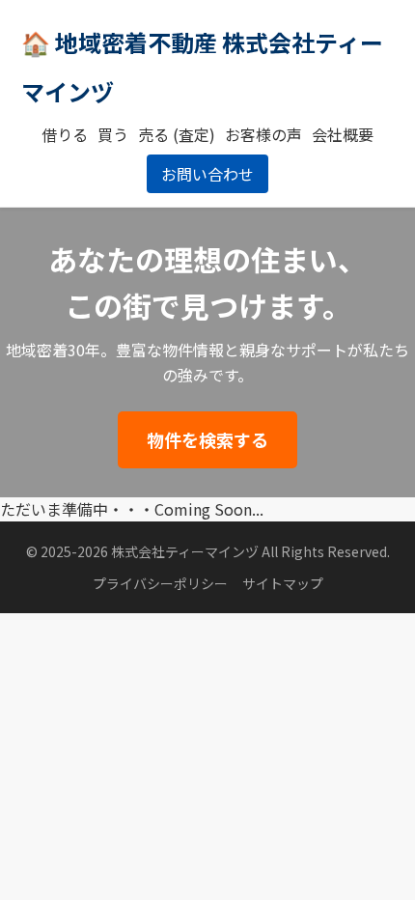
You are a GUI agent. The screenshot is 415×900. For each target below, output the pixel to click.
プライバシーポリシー (160, 583)
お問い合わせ (207, 173)
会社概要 (343, 134)
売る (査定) (176, 134)
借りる (65, 134)
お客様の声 (263, 134)
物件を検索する (207, 439)
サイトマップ (282, 583)
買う (112, 134)
